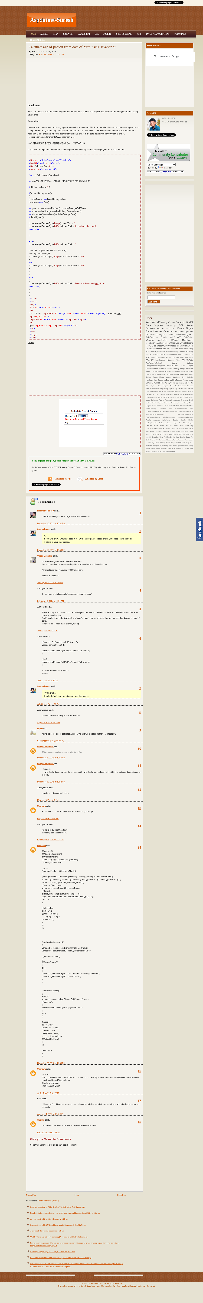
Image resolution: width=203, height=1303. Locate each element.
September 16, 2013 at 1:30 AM (50, 839)
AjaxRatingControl (170, 417)
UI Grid (149, 383)
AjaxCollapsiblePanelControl (162, 414)
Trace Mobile (37, 40)
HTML (149, 345)
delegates (156, 445)
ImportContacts (176, 428)
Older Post (121, 1195)
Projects (166, 434)
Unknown (41, 805)
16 (139, 1070)
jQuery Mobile (161, 448)
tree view (172, 451)
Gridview (68, 34)
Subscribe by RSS (63, 479)
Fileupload (180, 331)
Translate (168, 167)
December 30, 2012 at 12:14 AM (51, 781)
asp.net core (179, 403)
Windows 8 (161, 403)
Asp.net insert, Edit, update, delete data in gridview (49, 1219)
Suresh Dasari (44, 529)
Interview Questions (158, 34)
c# (174, 328)
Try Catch (156, 443)
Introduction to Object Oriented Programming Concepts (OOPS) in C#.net (58, 1225)
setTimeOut (188, 383)
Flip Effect (178, 388)
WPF (180, 443)
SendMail (175, 348)
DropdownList (152, 334)
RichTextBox (168, 437)
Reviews (187, 394)
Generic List (164, 374)
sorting (155, 406)
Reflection (170, 394)
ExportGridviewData (158, 348)
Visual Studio (188, 354)
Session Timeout (176, 397)
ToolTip (180, 354)
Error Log (169, 425)
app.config (170, 403)
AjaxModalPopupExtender (176, 351)
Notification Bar (176, 431)
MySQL (159, 391)
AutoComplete (153, 337)
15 (139, 847)
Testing (175, 440)
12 (139, 789)
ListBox (167, 380)
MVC (139, 34)
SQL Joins (180, 357)
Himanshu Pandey (45, 510)
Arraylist (150, 420)
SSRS (191, 374)
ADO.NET (150, 360)
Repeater (172, 360)
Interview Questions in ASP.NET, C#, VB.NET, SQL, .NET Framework (57, 1207)
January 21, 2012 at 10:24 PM (50, 582)
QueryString (163, 394)
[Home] (136, 2)
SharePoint (182, 345)
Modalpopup (187, 340)
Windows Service (166, 368)
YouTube (190, 360)
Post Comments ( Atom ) (48, 1200)
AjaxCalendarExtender (186, 411)
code (191, 443)
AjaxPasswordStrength (154, 417)
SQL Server (186, 325)
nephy (40, 728)
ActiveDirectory (153, 408)
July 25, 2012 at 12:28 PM (48, 704)
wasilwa (41, 1119)
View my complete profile (174, 122)
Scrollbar (176, 437)
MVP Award (150, 431)
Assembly (158, 420)
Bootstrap (189, 351)
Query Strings (173, 434)
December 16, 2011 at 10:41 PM (51, 523)
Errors (149, 331)
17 (139, 1100)
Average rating (163, 388)
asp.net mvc (164, 328)
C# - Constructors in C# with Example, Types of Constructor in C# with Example (60, 1257)
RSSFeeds (182, 434)
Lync (183, 428)
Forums (176, 425)
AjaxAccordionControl (171, 411)
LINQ (148, 391)
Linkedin (153, 391)
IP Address (167, 428)
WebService (184, 348)
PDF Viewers (183, 391)
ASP (172, 386)
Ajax (55, 34)
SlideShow (173, 354)
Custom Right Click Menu (177, 423)
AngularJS (163, 334)
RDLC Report (187, 366)
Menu (153, 357)
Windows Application (158, 340)
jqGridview (186, 448)
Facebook (185, 371)
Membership (151, 342)
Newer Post (31, 1195)
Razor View (171, 357)
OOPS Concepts (124, 34)
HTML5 (185, 388)
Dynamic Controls (174, 371)
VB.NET (189, 322)
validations (178, 334)
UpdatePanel (160, 351)
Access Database (174, 377)
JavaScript (84, 34)
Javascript (60, 54)
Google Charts (184, 425)
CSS (180, 337)
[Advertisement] (136, 20)
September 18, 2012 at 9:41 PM (50, 740)
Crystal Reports (186, 342)
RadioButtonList (152, 368)
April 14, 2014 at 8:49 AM (48, 1092)
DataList (190, 363)
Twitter (149, 377)
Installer (190, 388)
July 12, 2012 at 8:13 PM (47, 680)
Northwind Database (162, 431)
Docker (156, 425)
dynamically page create (169, 445)
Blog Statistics (187, 377)
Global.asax (173, 374)
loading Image (180, 368)
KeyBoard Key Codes (155, 380)
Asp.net (42, 54)
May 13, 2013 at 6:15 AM (48, 800)
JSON (171, 334)
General (51, 54)
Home (33, 34)
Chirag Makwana (45, 555)
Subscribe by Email (93, 479)
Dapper (190, 423)
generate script (183, 445)
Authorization (167, 420)
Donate (162, 425)
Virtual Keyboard (172, 443)
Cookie (179, 363)
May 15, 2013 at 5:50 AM (48, 818)
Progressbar (161, 357)
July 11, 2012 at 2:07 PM (47, 630)
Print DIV (159, 434)
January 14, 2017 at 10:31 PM (50, 1114)
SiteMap (186, 397)
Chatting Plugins (187, 420)
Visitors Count (151, 403)
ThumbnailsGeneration (173, 400)
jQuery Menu (159, 377)
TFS (157, 440)
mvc (191, 331)
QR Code (155, 394)
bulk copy (186, 443)
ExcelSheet (157, 345)
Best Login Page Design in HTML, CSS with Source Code (52, 1252)
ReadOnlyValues (158, 437)
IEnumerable (183, 374)
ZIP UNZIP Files (158, 383)
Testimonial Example (166, 440)
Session (183, 437)
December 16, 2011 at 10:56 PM (51, 550)
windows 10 (162, 406)
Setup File (189, 437)
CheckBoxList (161, 371)
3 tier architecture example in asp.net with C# (47, 1231)
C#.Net (172, 322)
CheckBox (175, 342)
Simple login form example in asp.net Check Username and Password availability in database (65, 1213)
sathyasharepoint (45, 746)
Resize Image (179, 394)
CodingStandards (152, 423)
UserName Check (187, 400)
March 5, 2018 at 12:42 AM (48, 1132)
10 (139, 748)
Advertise (164, 408)
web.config (189, 357)
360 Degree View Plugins (158, 386)
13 (139, 807)
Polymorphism (188, 380)
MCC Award (189, 428)
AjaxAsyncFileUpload (159, 363)
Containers (163, 423)
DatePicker (188, 337)
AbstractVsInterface (186, 406)
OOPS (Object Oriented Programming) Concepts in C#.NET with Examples (59, 1237)
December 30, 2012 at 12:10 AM (51, 757)
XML (169, 348)
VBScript (163, 443)
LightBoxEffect (174, 366)
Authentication (163, 342)
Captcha (172, 388)
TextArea (181, 440)
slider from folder (163, 451)
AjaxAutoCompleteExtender (184, 386)
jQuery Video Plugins (174, 448)
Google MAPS (169, 337)
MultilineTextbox (176, 380)
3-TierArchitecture (173, 406)
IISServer (176, 340)
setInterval (180, 383)
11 (139, 765)
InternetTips (164, 354)
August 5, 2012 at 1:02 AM (48, 722)
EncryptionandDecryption (156, 366)
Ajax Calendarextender (179, 408)
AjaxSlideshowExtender (185, 417)
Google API (188, 334)
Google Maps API (153, 354)
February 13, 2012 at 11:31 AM (50, 600)
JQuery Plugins (185, 328)
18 (139, 1121)
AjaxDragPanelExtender (185, 414)
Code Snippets (156, 325)
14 (139, 826)
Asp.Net (44, 34)
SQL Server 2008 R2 (162, 397)
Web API (182, 360)
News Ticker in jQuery (170, 391)
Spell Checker (151, 440)
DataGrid (149, 425)
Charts (154, 371)
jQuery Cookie (170, 383)
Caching (177, 420)
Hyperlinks (159, 428)
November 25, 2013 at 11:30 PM (51, 1063)
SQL (97, 34)
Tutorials (180, 34)
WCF (148, 357)
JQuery (107, 34)
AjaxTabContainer (152, 388)
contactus (149, 445)
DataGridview (161, 360)
